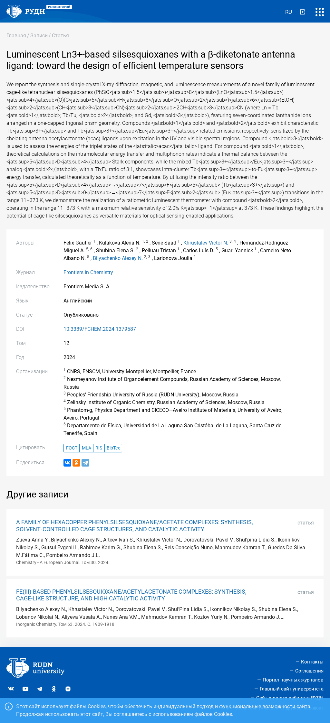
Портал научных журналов (293, 680)
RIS (98, 448)
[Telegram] (85, 463)
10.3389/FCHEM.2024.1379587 (99, 329)
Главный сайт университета (292, 689)
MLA (86, 448)
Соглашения (309, 671)
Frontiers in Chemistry (88, 272)
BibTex (113, 448)
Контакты (312, 662)
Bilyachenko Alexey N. (118, 258)
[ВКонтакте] (67, 463)
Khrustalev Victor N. (205, 243)
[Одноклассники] (76, 463)
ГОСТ (71, 448)
